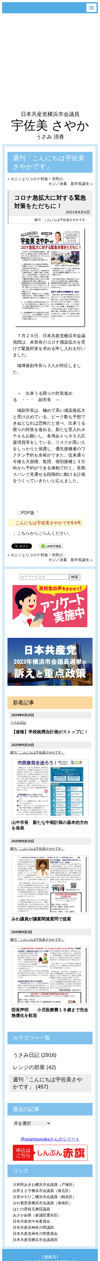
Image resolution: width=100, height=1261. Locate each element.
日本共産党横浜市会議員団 (35, 1240)
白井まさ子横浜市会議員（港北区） (43, 1191)
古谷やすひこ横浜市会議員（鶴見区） (44, 1197)
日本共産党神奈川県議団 (33, 1227)
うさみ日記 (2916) (35, 1055)
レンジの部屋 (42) (34, 1067)
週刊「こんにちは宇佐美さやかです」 (61, 220)
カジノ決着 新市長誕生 (68, 184)
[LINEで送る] (51, 545)
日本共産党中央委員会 (31, 1221)
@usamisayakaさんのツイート (50, 1139)
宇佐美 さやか (50, 125)
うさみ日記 (18, 722)
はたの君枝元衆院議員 (31, 1209)
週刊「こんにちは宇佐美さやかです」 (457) (47, 1083)
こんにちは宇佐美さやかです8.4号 (48, 523)
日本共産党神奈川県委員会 (35, 1233)
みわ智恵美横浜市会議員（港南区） (43, 1203)
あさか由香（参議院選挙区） (37, 1215)
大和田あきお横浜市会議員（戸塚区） (44, 1184)
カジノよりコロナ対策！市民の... (38, 179)
